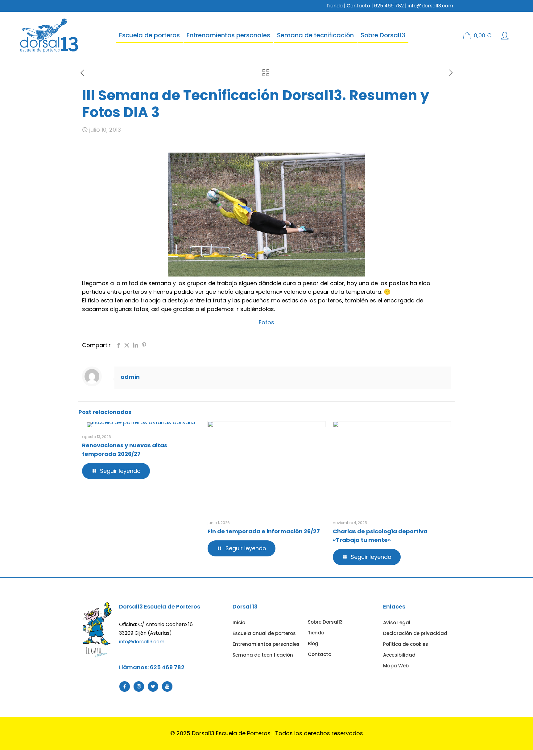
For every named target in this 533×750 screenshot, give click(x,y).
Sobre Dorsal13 (325, 622)
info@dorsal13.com (141, 641)
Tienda (334, 5)
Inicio (239, 622)
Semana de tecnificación (263, 655)
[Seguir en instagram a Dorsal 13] (138, 686)
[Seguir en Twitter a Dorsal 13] (153, 686)
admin (130, 377)
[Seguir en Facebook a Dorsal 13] (124, 686)
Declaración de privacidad (415, 633)
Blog (313, 643)
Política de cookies (405, 644)
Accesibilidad (399, 655)
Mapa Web (396, 665)
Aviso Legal (396, 622)
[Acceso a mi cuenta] (505, 35)
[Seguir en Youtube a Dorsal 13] (167, 686)
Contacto (358, 5)
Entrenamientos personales (266, 644)
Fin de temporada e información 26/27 (264, 531)
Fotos (266, 322)
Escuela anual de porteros (264, 633)
